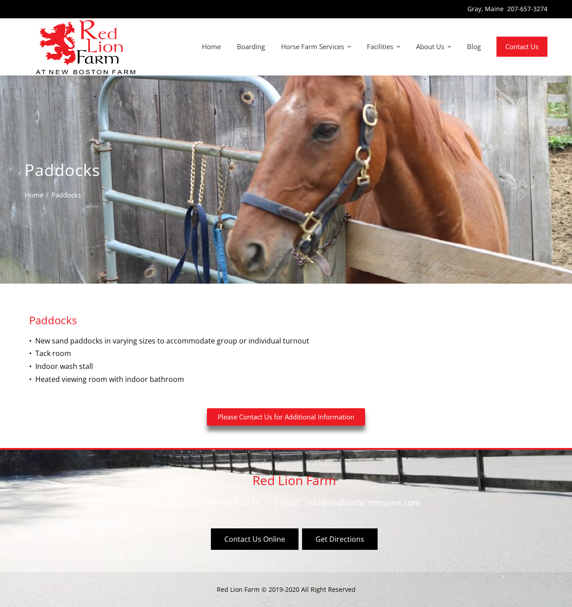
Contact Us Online (254, 539)
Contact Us (521, 46)
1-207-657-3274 (229, 502)
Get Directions (339, 539)
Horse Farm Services (312, 46)
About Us (430, 46)
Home (211, 46)
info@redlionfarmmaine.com (363, 502)
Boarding (251, 46)
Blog (474, 46)
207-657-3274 (527, 8)
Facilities (380, 46)
